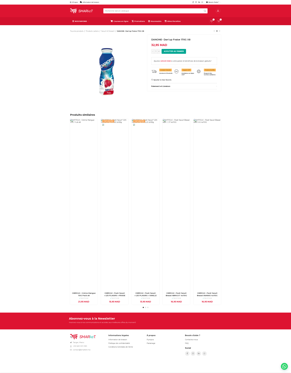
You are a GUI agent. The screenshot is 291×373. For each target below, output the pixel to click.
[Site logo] (81, 11)
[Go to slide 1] (143, 307)
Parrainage (151, 343)
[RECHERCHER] (205, 11)
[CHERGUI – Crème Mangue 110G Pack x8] (84, 205)
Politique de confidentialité (119, 343)
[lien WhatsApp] (202, 2)
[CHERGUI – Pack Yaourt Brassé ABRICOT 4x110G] (176, 205)
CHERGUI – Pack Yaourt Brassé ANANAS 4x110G (207, 294)
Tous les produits (76, 31)
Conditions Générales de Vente (120, 347)
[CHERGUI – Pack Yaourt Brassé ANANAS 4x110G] (207, 205)
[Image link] (83, 336)
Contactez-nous (191, 340)
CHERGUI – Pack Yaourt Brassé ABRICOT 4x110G (176, 294)
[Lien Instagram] (196, 2)
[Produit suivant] (219, 31)
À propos (150, 340)
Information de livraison (117, 340)
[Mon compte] (218, 11)
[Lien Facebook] (193, 2)
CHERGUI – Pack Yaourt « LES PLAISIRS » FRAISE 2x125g (114, 295)
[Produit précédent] (214, 31)
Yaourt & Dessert (108, 31)
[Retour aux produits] (217, 31)
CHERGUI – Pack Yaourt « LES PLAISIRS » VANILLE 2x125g (145, 295)
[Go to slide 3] (147, 307)
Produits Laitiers (92, 31)
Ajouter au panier (174, 51)
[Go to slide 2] (145, 307)
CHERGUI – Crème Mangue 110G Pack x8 (84, 294)
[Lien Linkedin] (199, 2)
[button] (284, 366)
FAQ (187, 343)
